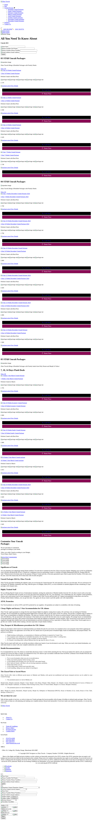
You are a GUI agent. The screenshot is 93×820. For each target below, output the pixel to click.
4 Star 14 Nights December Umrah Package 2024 (15, 306)
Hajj (5, 6)
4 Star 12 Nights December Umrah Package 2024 (15, 278)
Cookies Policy (10, 731)
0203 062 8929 (10, 740)
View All (3, 68)
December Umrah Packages (16, 21)
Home (6, 4)
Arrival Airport (15, 789)
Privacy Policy (10, 728)
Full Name (14, 48)
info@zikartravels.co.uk (13, 743)
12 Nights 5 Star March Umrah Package (12, 515)
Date (6, 46)
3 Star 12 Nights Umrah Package (10, 100)
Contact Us (7, 24)
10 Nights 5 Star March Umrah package (12, 460)
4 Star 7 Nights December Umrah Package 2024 (14, 197)
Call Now (47, 90)
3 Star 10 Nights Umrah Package (10, 73)
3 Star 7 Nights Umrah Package (10, 155)
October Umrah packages (15, 17)
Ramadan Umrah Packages (16, 9)
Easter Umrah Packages (15, 11)
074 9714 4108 (10, 738)
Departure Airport (17, 787)
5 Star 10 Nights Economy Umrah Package (13, 406)
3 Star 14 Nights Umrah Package (10, 128)
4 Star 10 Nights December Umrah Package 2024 (15, 224)
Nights (8, 796)
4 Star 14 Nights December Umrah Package (13, 333)
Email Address (15, 52)
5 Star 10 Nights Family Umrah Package (12, 433)
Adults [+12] (4, 805)
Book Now (47, 94)
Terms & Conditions (12, 726)
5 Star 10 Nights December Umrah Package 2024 (15, 487)
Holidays (7, 22)
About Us (9, 717)
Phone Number (15, 50)
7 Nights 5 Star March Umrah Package (12, 378)
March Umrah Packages (15, 14)
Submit (3, 54)
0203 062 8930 (7, 29)
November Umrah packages (16, 19)
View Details (14, 86)
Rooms (8, 800)
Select (3, 816)
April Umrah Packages (14, 16)
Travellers (11, 802)
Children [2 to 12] (6, 809)
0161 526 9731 (19, 29)
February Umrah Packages (15, 13)
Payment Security (11, 729)
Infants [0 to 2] (5, 812)
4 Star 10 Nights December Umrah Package (13, 251)
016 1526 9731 (10, 741)
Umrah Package (9, 8)
